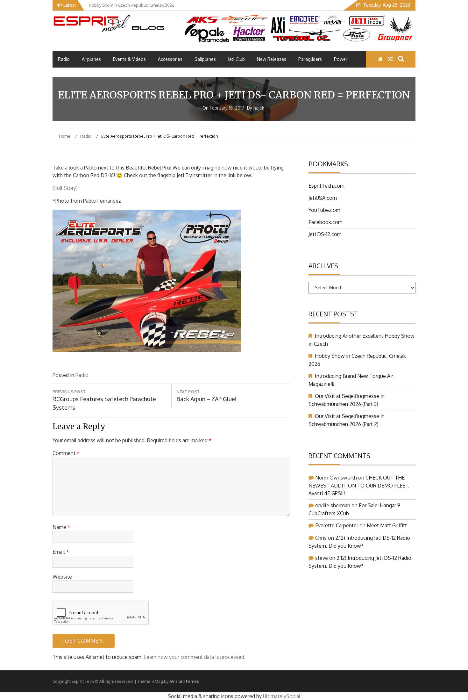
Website (62, 577)
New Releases (271, 59)
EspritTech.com (326, 186)
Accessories (170, 59)
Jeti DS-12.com (325, 234)
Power (340, 59)
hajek (258, 108)
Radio (64, 59)
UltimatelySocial (281, 696)
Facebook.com (325, 222)
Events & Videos (129, 59)
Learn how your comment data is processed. (194, 657)
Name (61, 527)
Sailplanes (205, 59)
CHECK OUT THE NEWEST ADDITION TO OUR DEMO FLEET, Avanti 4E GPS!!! (358, 485)
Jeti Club (236, 59)
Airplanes (91, 59)
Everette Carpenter (336, 525)
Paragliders (310, 59)
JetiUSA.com (322, 198)
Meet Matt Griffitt (387, 525)
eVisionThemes (184, 681)
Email (61, 552)
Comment (66, 453)
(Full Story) (65, 188)
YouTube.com (324, 210)
